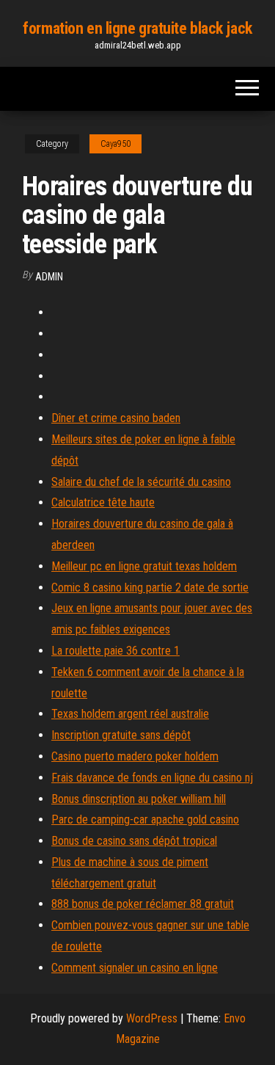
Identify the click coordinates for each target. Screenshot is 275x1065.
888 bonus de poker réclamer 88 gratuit (142, 904)
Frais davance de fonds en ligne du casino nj (152, 778)
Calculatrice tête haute (103, 502)
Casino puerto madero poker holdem (135, 756)
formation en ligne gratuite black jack (137, 28)
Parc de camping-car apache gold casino (145, 819)
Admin (49, 277)
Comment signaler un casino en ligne (134, 968)
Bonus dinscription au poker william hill (138, 799)
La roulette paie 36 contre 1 (115, 651)
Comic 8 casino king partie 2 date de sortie (150, 588)
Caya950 (115, 144)
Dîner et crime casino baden (115, 418)
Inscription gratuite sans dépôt (121, 735)
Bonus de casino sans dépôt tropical (134, 841)
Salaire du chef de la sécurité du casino (141, 482)
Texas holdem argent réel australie (130, 714)
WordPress (151, 1018)
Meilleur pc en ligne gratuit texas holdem (144, 566)
